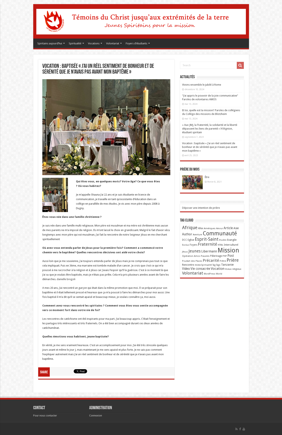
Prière (233, 260)
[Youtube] (243, 429)
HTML (220, 245)
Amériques (210, 228)
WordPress (209, 273)
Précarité (211, 260)
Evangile (232, 239)
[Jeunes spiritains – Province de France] (141, 21)
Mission (228, 250)
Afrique (189, 227)
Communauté (220, 233)
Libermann (209, 251)
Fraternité (207, 244)
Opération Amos (191, 256)
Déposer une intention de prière (201, 207)
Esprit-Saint (206, 239)
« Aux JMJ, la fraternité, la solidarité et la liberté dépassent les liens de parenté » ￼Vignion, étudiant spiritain (209, 128)
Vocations (94, 43)
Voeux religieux (233, 269)
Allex (200, 228)
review (198, 265)
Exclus (185, 244)
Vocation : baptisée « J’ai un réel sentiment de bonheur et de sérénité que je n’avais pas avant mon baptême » (209, 147)
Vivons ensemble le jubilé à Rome (201, 84)
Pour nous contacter (45, 415)
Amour (219, 228)
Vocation (217, 268)
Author (187, 234)
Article (228, 228)
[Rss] (236, 429)
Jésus (185, 251)
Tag (214, 265)
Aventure (197, 234)
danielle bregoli (66, 279)
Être (207, 177)
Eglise (191, 239)
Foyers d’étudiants (136, 43)
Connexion (95, 415)
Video (186, 269)
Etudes (222, 240)
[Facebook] (240, 429)
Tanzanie (227, 264)
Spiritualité (75, 43)
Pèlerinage (216, 256)
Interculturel (231, 244)
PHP (225, 256)
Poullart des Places (192, 261)
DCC (184, 239)
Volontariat (112, 43)
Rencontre (188, 264)
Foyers (193, 244)
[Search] (240, 65)
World (219, 273)
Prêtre (223, 261)
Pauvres (205, 256)
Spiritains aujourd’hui (49, 43)
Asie (236, 228)
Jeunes (194, 251)
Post (230, 256)
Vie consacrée (200, 269)
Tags (218, 265)
